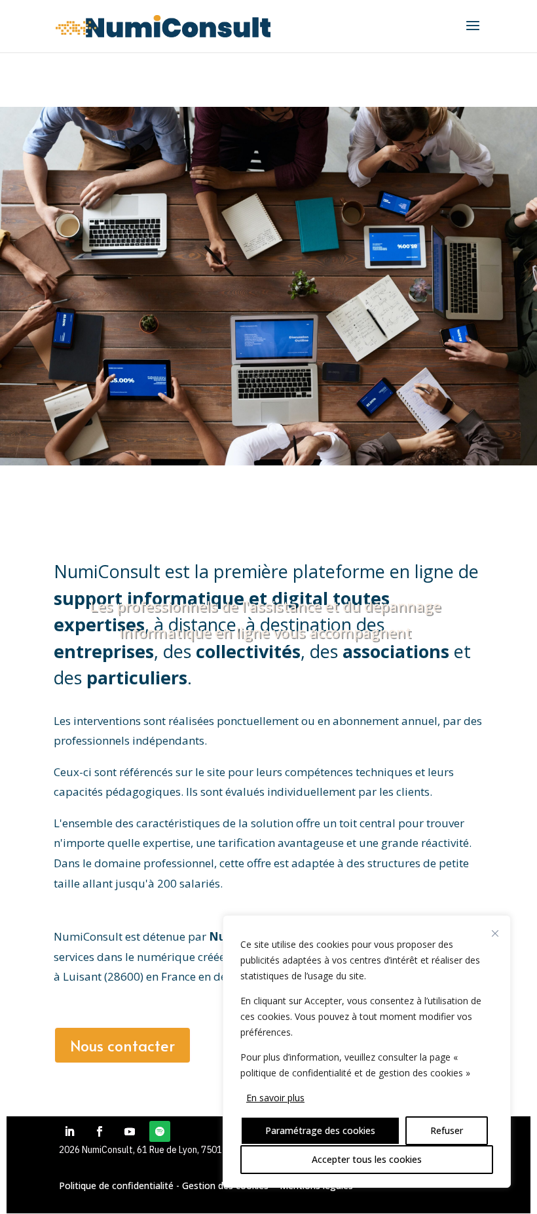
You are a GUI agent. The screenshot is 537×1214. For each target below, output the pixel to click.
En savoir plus (275, 1097)
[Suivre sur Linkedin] (69, 1131)
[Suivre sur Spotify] (159, 1131)
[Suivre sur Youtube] (129, 1131)
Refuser (446, 1130)
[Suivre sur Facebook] (99, 1131)
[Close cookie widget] (495, 933)
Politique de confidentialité (116, 1185)
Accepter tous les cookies (367, 1159)
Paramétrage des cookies (320, 1130)
